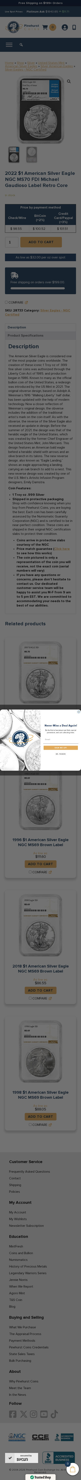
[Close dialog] (78, 712)
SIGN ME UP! (61, 747)
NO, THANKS (61, 754)
